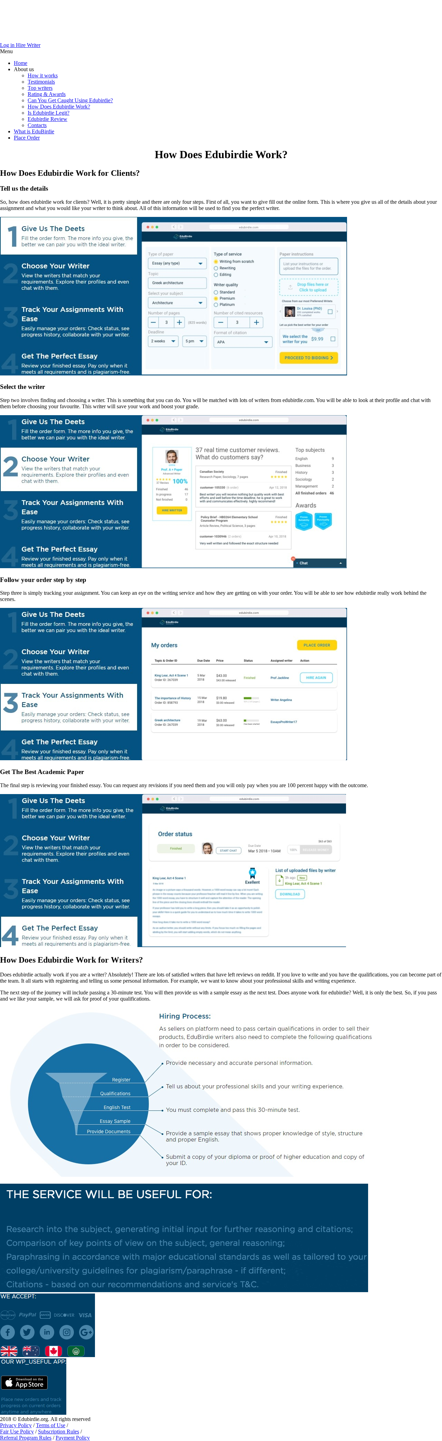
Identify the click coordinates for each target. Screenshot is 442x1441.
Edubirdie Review (47, 119)
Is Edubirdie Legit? (48, 113)
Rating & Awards (47, 94)
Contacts (37, 125)
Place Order (27, 138)
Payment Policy (73, 1438)
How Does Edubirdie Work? (59, 106)
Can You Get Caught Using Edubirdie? (70, 100)
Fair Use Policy (17, 1431)
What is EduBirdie (34, 131)
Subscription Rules (58, 1431)
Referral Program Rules (25, 1438)
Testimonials (41, 82)
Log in (8, 45)
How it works (43, 75)
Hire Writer (28, 45)
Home (20, 63)
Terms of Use (50, 1425)
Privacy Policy (16, 1425)
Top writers (40, 88)
